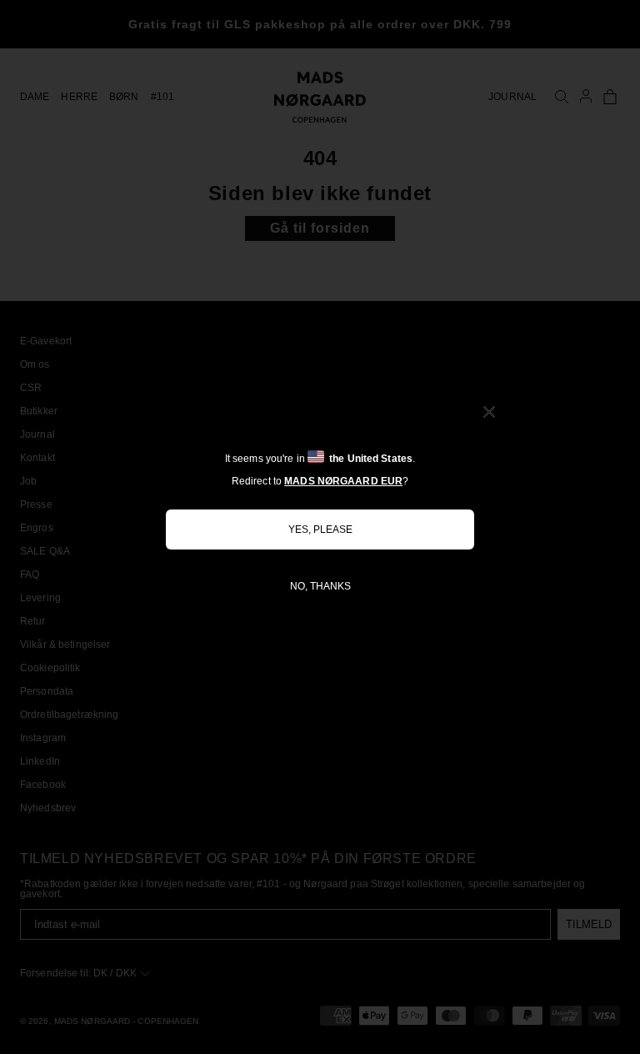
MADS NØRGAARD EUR (343, 481)
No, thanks (320, 586)
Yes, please (320, 529)
